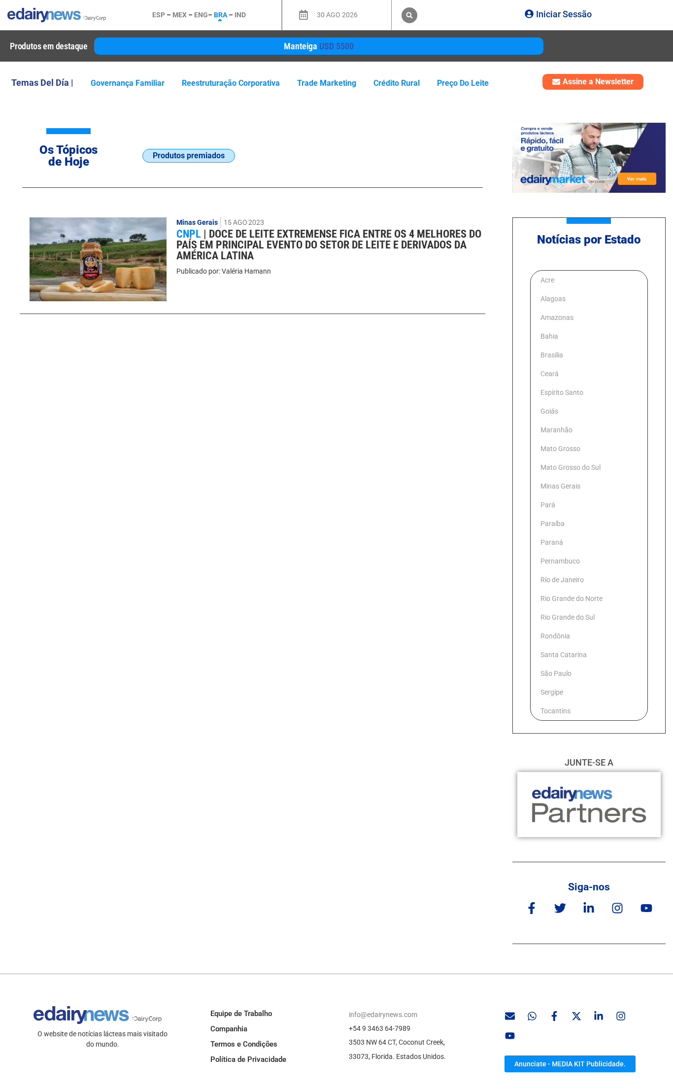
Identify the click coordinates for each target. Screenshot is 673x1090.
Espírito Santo (561, 392)
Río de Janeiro (562, 580)
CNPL (189, 234)
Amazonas (556, 317)
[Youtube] (646, 907)
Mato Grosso (560, 449)
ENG (201, 15)
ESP (158, 15)
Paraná (551, 542)
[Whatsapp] (532, 1016)
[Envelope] (510, 1016)
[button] (409, 15)
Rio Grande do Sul (567, 617)
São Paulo (556, 673)
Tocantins (555, 711)
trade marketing (326, 83)
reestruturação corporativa (231, 83)
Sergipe (551, 692)
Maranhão (556, 430)
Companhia (228, 1028)
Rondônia (555, 636)
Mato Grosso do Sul (570, 467)
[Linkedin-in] (589, 907)
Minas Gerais (197, 222)
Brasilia (551, 355)
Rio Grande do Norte (571, 598)
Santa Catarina (563, 655)
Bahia (549, 336)
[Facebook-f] (531, 907)
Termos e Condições (243, 1044)
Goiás (549, 411)
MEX (179, 15)
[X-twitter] (576, 1016)
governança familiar (128, 83)
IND (240, 15)
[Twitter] (560, 907)
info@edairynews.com (383, 1015)
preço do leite (463, 83)
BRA (220, 15)
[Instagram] (617, 907)
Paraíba (552, 523)
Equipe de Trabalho (241, 1013)
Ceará (549, 374)
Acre (547, 280)
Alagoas (553, 299)
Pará (547, 505)
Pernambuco (560, 561)
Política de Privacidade (248, 1059)
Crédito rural (396, 83)
